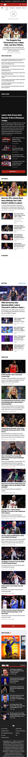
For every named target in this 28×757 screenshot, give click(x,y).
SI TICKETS (23, 1)
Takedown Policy (5, 731)
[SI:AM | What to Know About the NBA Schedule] (13, 582)
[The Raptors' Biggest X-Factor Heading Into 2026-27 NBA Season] (13, 672)
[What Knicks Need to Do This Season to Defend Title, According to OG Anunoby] (13, 73)
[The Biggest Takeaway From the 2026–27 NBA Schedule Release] (13, 558)
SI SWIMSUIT (8, 1)
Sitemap (17, 733)
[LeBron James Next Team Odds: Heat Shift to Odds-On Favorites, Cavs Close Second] (13, 348)
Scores (23, 8)
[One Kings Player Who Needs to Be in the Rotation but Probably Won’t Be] (13, 707)
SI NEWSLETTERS (16, 1)
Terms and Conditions (20, 731)
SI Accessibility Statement (7, 733)
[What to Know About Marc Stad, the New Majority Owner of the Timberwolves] (13, 63)
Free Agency (12, 8)
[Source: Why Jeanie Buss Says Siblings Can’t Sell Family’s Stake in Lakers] (13, 196)
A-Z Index (3, 735)
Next (13, 626)
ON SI (2, 1)
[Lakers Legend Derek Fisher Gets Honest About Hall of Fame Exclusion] (13, 681)
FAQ (16, 735)
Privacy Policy (4, 728)
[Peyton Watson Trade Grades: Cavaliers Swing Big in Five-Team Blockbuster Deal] (13, 80)
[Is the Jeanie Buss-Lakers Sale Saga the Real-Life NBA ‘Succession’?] (13, 86)
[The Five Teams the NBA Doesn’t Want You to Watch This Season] (13, 533)
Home (6, 8)
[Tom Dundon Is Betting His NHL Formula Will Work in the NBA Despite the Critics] (13, 238)
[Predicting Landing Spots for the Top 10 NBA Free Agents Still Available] (13, 83)
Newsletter (18, 8)
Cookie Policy (19, 728)
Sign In (24, 4)
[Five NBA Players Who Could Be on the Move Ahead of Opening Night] (13, 66)
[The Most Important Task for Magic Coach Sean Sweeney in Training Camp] (13, 698)
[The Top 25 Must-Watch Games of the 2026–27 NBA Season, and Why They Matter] (13, 218)
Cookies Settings (5, 737)
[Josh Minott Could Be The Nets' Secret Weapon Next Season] (13, 689)
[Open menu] (2, 4)
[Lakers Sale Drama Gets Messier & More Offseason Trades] (13, 77)
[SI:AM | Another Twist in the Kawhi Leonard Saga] (13, 372)
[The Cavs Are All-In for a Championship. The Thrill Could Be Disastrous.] (13, 70)
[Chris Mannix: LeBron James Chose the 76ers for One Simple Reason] (13, 247)
